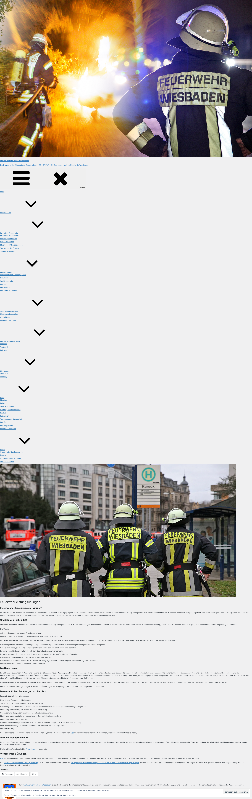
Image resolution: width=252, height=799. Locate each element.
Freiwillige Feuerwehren (10, 235)
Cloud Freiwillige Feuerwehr (11, 452)
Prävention (4, 416)
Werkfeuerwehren (7, 281)
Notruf (3, 413)
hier (72, 733)
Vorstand (4, 347)
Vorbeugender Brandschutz (11, 419)
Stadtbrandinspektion (9, 311)
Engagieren (5, 287)
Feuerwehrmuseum (8, 429)
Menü (82, 187)
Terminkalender (32, 749)
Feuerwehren (5, 213)
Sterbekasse (5, 371)
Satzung (3, 350)
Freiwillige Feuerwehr (9, 233)
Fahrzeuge (4, 403)
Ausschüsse (5, 317)
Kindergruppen (6, 272)
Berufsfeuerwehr (7, 278)
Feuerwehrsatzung (8, 320)
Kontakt (3, 455)
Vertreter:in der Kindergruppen (13, 275)
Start (2, 192)
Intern (2, 450)
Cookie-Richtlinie (69, 795)
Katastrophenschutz (8, 239)
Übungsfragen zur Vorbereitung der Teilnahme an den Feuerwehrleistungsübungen (105, 763)
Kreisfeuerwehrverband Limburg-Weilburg (21, 763)
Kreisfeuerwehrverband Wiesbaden (14, 161)
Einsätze (3, 400)
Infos (2, 398)
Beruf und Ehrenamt (8, 290)
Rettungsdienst (6, 425)
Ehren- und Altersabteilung (11, 245)
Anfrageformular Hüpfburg (11, 458)
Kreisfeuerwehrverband (10, 341)
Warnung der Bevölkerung (11, 410)
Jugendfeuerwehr (7, 251)
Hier (2, 758)
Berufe (3, 422)
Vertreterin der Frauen (9, 248)
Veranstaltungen (7, 406)
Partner (3, 284)
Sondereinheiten (7, 242)
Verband (3, 344)
